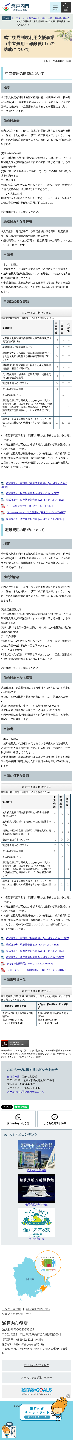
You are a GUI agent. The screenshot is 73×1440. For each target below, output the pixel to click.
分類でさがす (33, 18)
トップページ (18, 18)
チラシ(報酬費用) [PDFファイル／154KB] (30, 963)
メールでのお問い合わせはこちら (25, 1091)
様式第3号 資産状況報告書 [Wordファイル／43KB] (35, 499)
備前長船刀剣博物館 (36, 1204)
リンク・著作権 (11, 1309)
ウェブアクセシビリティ (16, 1313)
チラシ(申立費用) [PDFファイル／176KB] (30, 506)
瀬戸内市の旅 (36, 1238)
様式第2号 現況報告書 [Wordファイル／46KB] (32, 493)
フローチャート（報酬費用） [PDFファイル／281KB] (36, 970)
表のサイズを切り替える (36, 312)
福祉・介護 (47, 18)
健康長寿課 (13, 1076)
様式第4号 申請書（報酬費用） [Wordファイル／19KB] (37, 938)
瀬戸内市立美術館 (36, 1170)
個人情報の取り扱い (38, 1309)
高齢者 (58, 18)
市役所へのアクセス (36, 1365)
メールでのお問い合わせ (36, 1377)
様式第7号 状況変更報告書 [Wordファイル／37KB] (35, 519)
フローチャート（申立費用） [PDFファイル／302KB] (36, 512)
